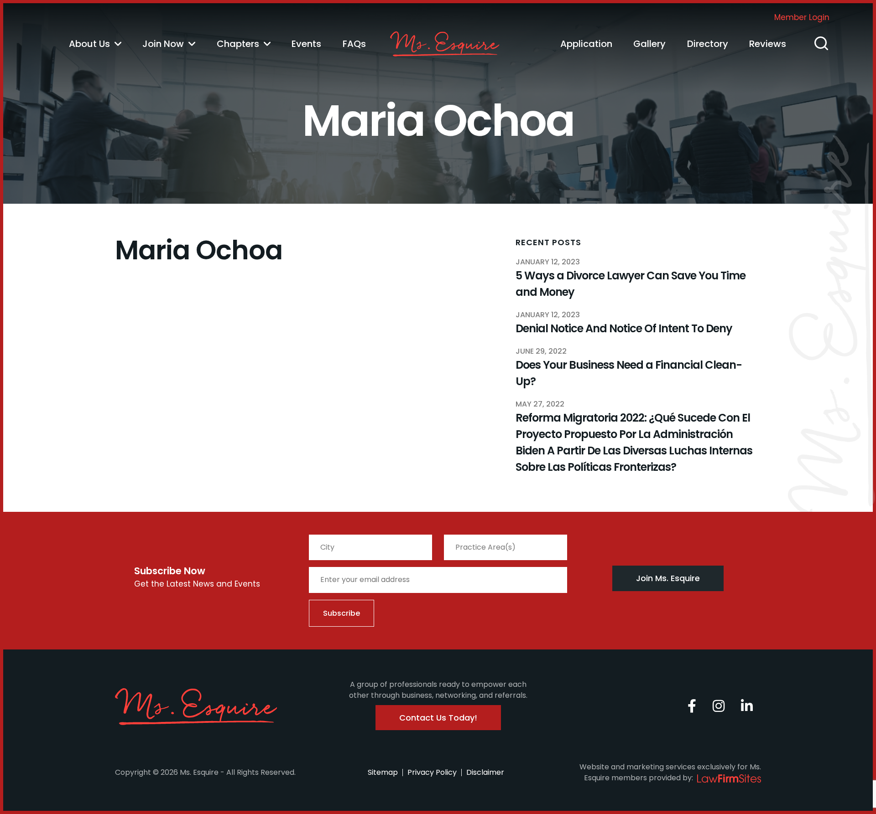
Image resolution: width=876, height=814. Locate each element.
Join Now (163, 43)
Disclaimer (485, 772)
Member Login (801, 17)
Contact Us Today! (438, 717)
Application (586, 43)
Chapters (238, 43)
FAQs (354, 43)
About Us (89, 43)
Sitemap (383, 772)
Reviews (767, 43)
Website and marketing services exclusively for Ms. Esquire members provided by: (670, 772)
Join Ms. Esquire (668, 578)
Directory (707, 43)
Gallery (649, 43)
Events (306, 43)
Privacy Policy (432, 772)
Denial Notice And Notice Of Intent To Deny (624, 328)
